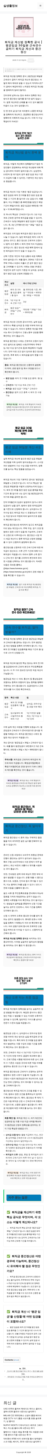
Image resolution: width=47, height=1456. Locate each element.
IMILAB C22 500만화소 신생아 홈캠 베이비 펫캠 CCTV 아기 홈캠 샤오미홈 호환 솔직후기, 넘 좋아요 (22, 1418)
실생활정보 (10, 5)
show (16, 1360)
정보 (24, 1368)
